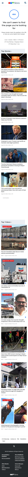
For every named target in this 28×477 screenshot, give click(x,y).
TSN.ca (3, 469)
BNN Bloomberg (6, 467)
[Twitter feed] (14, 446)
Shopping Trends (19, 41)
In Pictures (20, 39)
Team (3, 441)
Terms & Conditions (19, 458)
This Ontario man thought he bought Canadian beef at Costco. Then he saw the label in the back (14, 95)
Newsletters (23, 438)
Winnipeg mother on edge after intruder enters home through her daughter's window (13, 391)
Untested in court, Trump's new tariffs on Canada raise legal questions (13, 142)
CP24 (3, 465)
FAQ (18, 438)
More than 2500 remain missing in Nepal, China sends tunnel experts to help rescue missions (13, 355)
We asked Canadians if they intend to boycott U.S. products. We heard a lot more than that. (14, 71)
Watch (15, 39)
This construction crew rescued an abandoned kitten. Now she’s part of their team (13, 190)
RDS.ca (17, 469)
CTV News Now (12, 44)
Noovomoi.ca (18, 467)
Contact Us (13, 438)
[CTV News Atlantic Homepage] (14, 3)
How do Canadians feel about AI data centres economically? (12, 252)
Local (5, 39)
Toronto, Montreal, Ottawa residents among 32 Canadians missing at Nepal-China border (13, 165)
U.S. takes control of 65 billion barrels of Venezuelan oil (13, 286)
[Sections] (2, 2)
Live (18, 44)
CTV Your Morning (8, 41)
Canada (10, 39)
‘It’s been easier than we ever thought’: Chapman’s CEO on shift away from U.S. (13, 320)
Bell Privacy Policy (19, 456)
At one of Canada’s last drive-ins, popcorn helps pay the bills (13, 119)
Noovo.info (17, 465)
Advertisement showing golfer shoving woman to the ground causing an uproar (13, 426)
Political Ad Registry (20, 460)
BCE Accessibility (6, 458)
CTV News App (5, 438)
